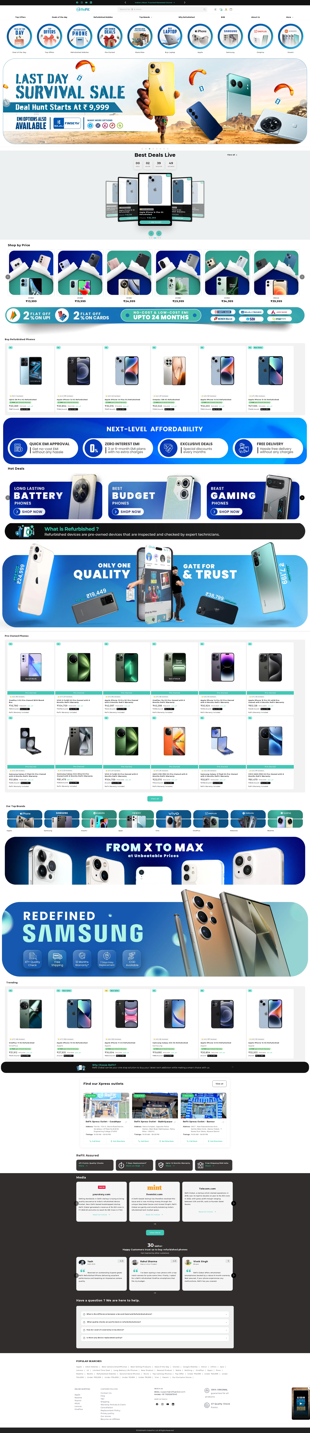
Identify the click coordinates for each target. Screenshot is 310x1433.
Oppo (210, 1370)
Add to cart (117, 215)
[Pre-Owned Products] (110, 36)
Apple (200, 52)
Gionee (176, 1367)
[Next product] (159, 233)
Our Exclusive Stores (182, 1377)
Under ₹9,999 (144, 1377)
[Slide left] (7, 277)
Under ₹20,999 (211, 1374)
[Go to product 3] (153, 237)
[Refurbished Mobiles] (79, 36)
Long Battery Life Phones (126, 1370)
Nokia (178, 1370)
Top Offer (179, 1374)
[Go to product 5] (156, 237)
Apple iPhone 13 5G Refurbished (263, 400)
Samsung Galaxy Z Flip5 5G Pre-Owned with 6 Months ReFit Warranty (27, 775)
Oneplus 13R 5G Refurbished (166, 400)
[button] (155, 1314)
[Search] (204, 9)
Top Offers (49, 52)
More (81, 1166)
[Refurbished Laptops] (170, 36)
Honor (204, 1367)
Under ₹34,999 (112, 1377)
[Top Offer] (49, 36)
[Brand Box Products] (140, 36)
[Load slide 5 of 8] (157, 149)
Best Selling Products (141, 1367)
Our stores (106, 1416)
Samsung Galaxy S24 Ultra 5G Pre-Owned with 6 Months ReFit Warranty (75, 775)
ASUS (77, 1403)
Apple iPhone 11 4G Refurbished (120, 1043)
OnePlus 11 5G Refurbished (21, 1043)
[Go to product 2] (151, 237)
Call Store (96, 1141)
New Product (147, 1370)
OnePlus (196, 831)
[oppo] (136, 819)
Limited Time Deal (101, 1370)
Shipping (105, 1402)
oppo (120, 831)
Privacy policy (107, 1413)
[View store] (126, 1122)
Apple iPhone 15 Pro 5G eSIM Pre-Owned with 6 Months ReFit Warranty (266, 701)
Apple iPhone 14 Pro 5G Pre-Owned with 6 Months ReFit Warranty (217, 701)
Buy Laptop (170, 52)
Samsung (230, 52)
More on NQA (133, 1166)
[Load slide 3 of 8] (149, 149)
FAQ (103, 1396)
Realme (270, 831)
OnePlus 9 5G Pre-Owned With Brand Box (26, 701)
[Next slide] (304, 103)
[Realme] (285, 819)
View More (155, 1232)
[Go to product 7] (160, 237)
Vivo (157, 831)
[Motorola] (248, 819)
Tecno (146, 1374)
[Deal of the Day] (19, 36)
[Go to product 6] (158, 237)
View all (231, 155)
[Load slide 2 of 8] (146, 149)
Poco (218, 1370)
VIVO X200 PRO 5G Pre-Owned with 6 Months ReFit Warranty (266, 775)
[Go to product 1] (149, 237)
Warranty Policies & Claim (113, 1404)
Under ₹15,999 (194, 1374)
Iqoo (222, 1367)
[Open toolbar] (215, 9)
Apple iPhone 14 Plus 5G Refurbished (122, 400)
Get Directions (119, 1141)
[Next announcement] (184, 2)
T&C (103, 1399)
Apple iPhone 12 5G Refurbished (72, 400)
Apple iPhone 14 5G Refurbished (216, 400)
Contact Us (106, 1393)
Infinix (213, 1367)
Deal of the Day (19, 52)
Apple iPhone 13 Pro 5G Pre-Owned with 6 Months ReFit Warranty (121, 701)
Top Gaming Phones (162, 1374)
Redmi (90, 1374)
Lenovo (79, 1370)
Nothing (188, 1370)
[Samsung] (230, 36)
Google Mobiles (190, 1367)
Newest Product (164, 1370)
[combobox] (162, 9)
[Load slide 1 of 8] (142, 149)
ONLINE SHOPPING (82, 1389)
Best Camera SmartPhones (114, 1367)
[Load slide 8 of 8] (168, 149)
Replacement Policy (110, 1410)
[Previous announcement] (125, 2)
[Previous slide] (6, 103)
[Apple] (200, 36)
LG (88, 1370)
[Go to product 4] (155, 238)
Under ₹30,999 (94, 1377)
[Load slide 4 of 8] (153, 149)
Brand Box (139, 52)
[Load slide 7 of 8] (164, 149)
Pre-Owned (110, 52)
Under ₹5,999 (128, 1377)
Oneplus (260, 52)
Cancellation (107, 1407)
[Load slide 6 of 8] (160, 149)
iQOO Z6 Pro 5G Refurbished (23, 400)
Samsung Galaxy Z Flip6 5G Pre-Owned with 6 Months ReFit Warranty (219, 775)
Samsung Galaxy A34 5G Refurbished (170, 1043)
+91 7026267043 (169, 1394)
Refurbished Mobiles (80, 52)
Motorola (234, 831)
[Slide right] (302, 277)
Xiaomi (291, 52)
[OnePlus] (260, 36)
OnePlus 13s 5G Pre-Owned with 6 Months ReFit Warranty (169, 701)
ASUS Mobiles (91, 1367)
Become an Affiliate (110, 1419)
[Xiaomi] (290, 36)
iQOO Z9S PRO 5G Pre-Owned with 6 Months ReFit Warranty (170, 775)
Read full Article (100, 1215)
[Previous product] (151, 233)
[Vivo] (174, 819)
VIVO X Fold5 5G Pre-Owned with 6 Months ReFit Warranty (73, 701)
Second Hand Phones (130, 1374)
